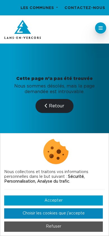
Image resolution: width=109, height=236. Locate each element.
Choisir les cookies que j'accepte (54, 213)
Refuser (53, 226)
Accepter (53, 200)
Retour (56, 106)
